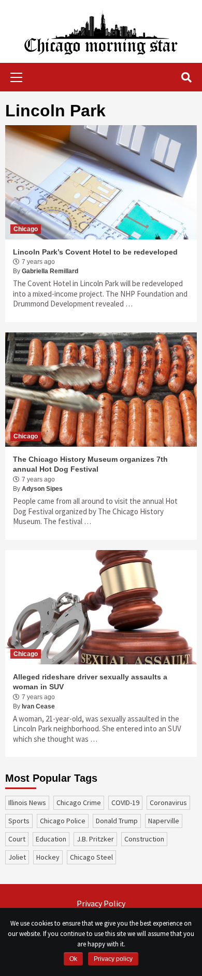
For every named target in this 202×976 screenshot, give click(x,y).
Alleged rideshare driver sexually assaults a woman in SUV (90, 682)
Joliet (17, 857)
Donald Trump (117, 820)
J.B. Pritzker (95, 839)
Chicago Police (62, 820)
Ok (73, 958)
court (16, 839)
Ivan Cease (38, 706)
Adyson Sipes (42, 488)
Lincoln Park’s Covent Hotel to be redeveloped (95, 252)
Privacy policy (113, 958)
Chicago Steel (91, 857)
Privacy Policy (101, 903)
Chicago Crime (78, 802)
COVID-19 (125, 802)
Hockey (48, 857)
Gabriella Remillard (50, 271)
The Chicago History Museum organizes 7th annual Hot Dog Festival (90, 464)
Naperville (163, 820)
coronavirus (168, 802)
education (51, 839)
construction (144, 839)
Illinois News (27, 802)
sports (19, 820)
